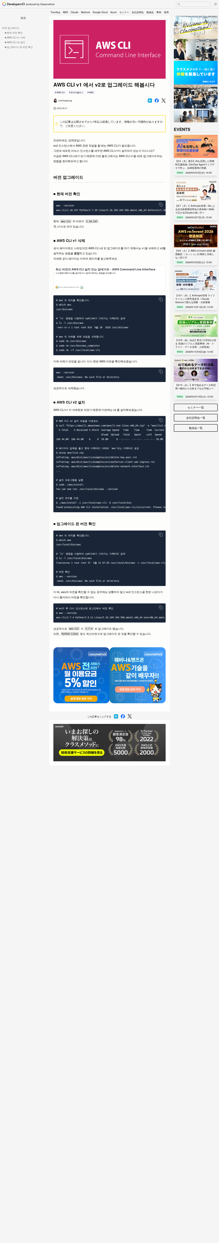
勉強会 (150, 12)
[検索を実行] (178, 4)
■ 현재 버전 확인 (14, 32)
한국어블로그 (77, 92)
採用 (166, 12)
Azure (113, 12)
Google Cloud (100, 12)
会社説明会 (138, 12)
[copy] (161, 205)
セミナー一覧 (196, 407)
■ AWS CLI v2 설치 (15, 42)
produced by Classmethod (40, 4)
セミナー (124, 12)
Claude (74, 12)
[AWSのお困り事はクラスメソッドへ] (109, 742)
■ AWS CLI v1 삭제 (15, 37)
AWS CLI (61, 92)
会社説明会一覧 (195, 418)
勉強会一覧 (196, 428)
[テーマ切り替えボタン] (216, 4)
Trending (55, 12)
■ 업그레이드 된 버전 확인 (19, 47)
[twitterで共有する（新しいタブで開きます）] (164, 100)
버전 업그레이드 (11, 28)
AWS (65, 12)
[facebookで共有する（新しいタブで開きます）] (157, 100)
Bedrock (85, 12)
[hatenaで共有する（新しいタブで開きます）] (150, 100)
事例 (158, 12)
